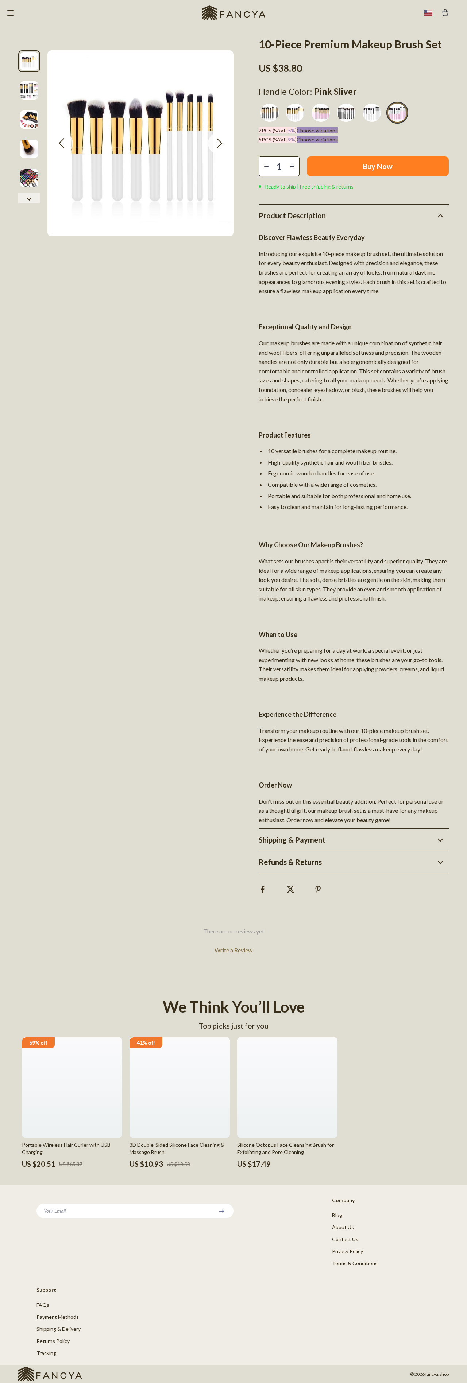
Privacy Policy (347, 1251)
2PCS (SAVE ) (278, 130)
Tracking (46, 1353)
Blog (337, 1215)
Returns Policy (53, 1341)
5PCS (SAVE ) (278, 139)
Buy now (378, 166)
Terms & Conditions (355, 1263)
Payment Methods (57, 1317)
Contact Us (345, 1239)
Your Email (55, 1211)
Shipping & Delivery (58, 1329)
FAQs (42, 1305)
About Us (343, 1227)
